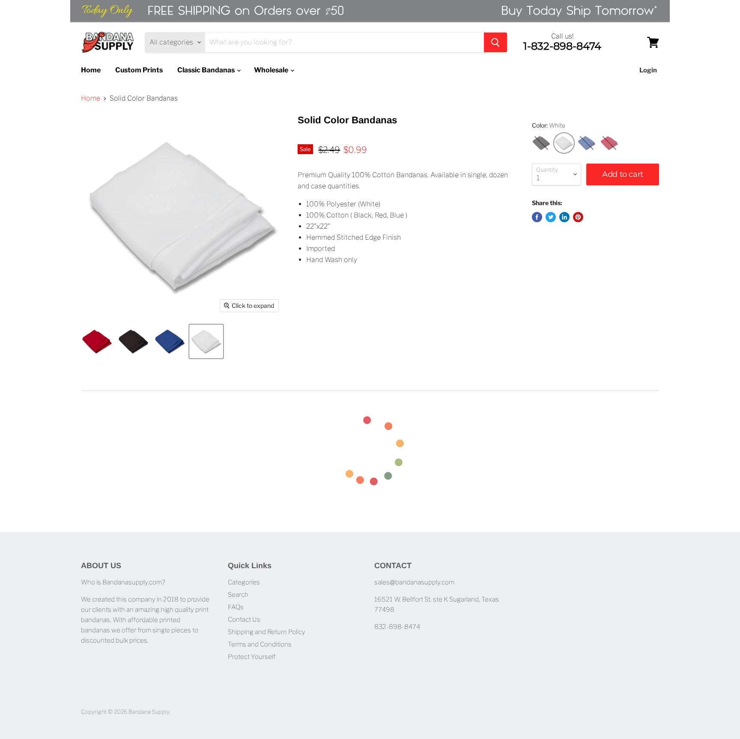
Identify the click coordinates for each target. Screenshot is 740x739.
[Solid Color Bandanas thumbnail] (97, 341)
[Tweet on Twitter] (551, 217)
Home (91, 70)
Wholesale (271, 70)
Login (648, 70)
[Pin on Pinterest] (578, 217)
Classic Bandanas (206, 70)
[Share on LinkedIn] (564, 217)
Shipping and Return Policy (266, 632)
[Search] (495, 42)
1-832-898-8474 (562, 46)
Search (238, 595)
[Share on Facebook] (537, 217)
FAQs (236, 607)
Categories (244, 582)
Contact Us (244, 619)
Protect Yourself (251, 657)
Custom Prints (139, 70)
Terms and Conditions (260, 644)
